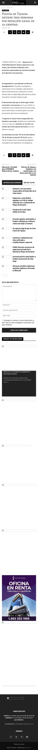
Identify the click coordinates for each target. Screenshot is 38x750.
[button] (3, 2)
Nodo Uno (28, 747)
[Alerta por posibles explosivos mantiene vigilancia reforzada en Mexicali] (7, 268)
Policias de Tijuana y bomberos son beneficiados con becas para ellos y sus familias (28, 171)
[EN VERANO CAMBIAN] (19, 485)
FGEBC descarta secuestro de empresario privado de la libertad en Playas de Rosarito (23, 249)
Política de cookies (19, 744)
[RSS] (16, 737)
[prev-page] (3, 275)
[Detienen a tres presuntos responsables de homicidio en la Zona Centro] (7, 191)
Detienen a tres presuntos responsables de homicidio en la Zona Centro (24, 191)
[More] (32, 32)
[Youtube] (27, 737)
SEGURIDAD (10, 7)
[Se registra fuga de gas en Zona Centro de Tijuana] (7, 230)
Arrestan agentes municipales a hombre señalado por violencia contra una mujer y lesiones (24, 221)
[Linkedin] (23, 32)
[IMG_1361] (19, 531)
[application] (19, 383)
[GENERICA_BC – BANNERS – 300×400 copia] (16, 446)
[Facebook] (10, 32)
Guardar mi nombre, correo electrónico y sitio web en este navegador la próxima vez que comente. (18, 322)
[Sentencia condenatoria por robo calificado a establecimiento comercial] (7, 240)
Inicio (3, 7)
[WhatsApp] (19, 32)
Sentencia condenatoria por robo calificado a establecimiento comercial (23, 240)
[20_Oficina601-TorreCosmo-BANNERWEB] (19, 620)
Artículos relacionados (12, 183)
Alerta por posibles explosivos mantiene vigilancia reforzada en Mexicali (24, 268)
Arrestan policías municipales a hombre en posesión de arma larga (24, 259)
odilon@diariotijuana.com (24, 724)
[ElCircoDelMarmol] (19, 346)
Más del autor (29, 183)
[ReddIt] (28, 32)
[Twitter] (14, 32)
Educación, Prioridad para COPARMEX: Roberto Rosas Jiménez (10, 169)
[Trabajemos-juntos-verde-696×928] (19, 400)
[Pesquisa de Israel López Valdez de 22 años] (7, 212)
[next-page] (6, 275)
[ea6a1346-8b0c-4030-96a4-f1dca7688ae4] (19, 623)
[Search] (35, 2)
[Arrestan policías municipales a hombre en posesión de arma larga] (7, 259)
